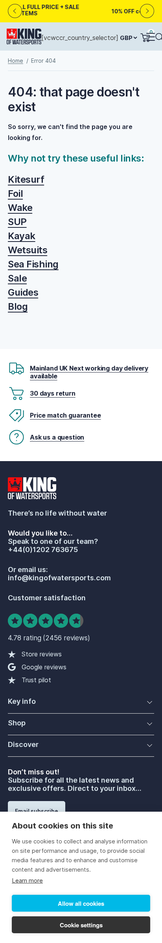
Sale (17, 278)
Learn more (27, 880)
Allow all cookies (81, 903)
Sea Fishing (33, 264)
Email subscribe (36, 811)
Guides (23, 292)
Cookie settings (81, 925)
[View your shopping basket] (145, 37)
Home (15, 60)
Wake (20, 207)
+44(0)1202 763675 (43, 549)
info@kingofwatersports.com (59, 578)
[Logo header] (24, 38)
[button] (150, 37)
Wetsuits (27, 250)
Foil (15, 193)
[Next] (147, 11)
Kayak (21, 236)
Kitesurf (26, 179)
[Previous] (15, 11)
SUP (17, 221)
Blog (18, 306)
